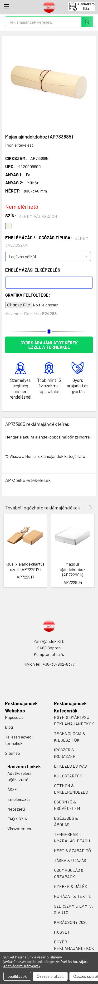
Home (30, 456)
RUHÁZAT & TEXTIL (72, 896)
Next (90, 508)
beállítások (17, 976)
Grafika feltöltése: (27, 295)
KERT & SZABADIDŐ (72, 850)
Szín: (31, 216)
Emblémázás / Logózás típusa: (47, 241)
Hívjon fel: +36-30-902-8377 (49, 664)
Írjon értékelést (19, 145)
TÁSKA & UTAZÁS (70, 860)
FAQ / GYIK (17, 818)
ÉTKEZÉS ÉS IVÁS (70, 766)
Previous (84, 508)
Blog (9, 727)
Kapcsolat (14, 717)
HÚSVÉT (62, 932)
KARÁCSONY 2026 (71, 922)
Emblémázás (18, 799)
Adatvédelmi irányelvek (21, 966)
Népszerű (16, 809)
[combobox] (49, 21)
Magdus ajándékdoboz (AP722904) (72, 569)
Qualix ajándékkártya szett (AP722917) (25, 566)
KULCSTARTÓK (68, 775)
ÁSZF (12, 789)
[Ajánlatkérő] (83, 6)
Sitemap (12, 753)
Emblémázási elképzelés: (33, 270)
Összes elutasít (50, 976)
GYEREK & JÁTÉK (70, 886)
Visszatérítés (19, 828)
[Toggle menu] (6, 6)
